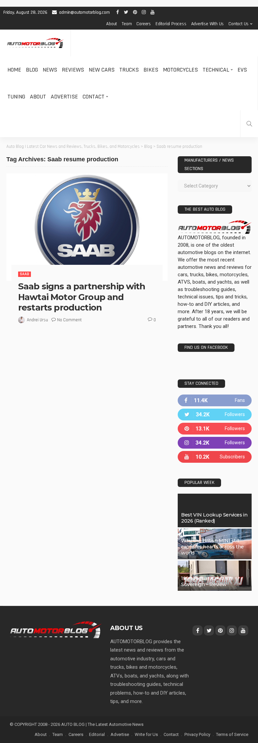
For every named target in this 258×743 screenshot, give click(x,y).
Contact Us (238, 24)
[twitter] (215, 414)
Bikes (150, 70)
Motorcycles (180, 70)
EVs (242, 70)
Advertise (64, 96)
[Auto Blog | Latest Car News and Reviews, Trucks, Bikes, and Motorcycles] (56, 629)
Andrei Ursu (37, 320)
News (50, 70)
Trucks (129, 70)
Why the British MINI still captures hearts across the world (212, 547)
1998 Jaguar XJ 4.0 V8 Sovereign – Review (206, 581)
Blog (32, 70)
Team (127, 24)
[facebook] (215, 400)
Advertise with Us (207, 24)
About (111, 24)
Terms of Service (232, 734)
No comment (69, 320)
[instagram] (215, 443)
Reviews (73, 70)
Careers (143, 24)
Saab (24, 274)
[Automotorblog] (35, 43)
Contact (93, 96)
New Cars (102, 70)
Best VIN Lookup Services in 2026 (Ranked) (214, 518)
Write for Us (146, 734)
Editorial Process (171, 24)
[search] (249, 123)
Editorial (97, 734)
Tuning (16, 96)
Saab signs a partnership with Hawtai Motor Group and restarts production (81, 297)
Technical (216, 70)
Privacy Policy (197, 734)
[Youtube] (215, 457)
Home (14, 70)
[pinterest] (215, 429)
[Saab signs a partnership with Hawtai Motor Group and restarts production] (87, 227)
